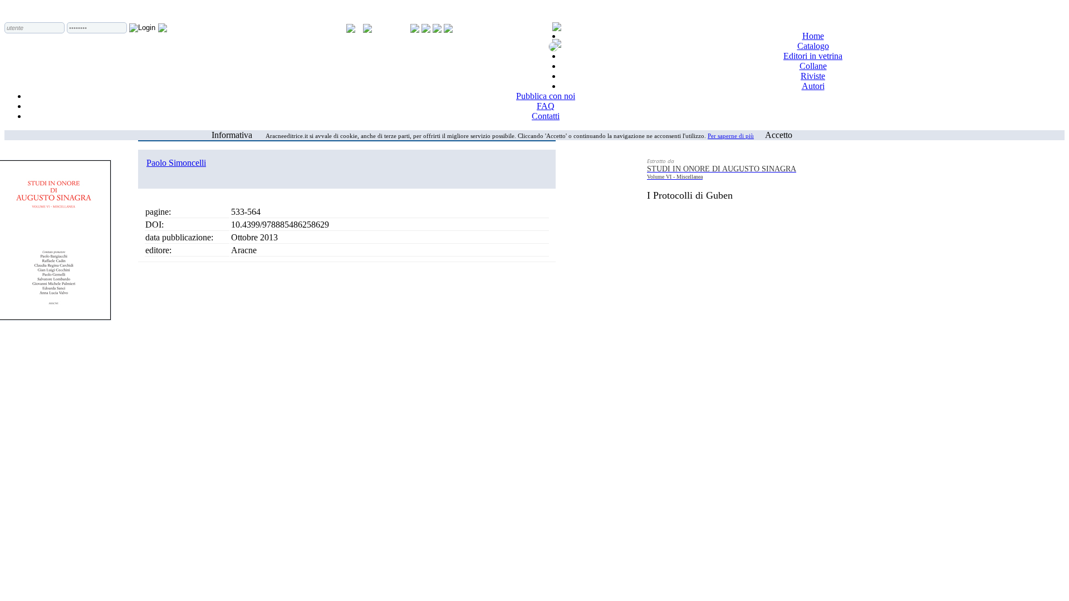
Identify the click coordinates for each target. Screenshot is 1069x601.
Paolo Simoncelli (176, 163)
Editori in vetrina (812, 56)
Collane (813, 66)
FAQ (546, 106)
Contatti (546, 116)
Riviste (813, 76)
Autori (813, 86)
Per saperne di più (731, 135)
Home (813, 36)
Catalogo (813, 46)
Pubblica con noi (545, 96)
